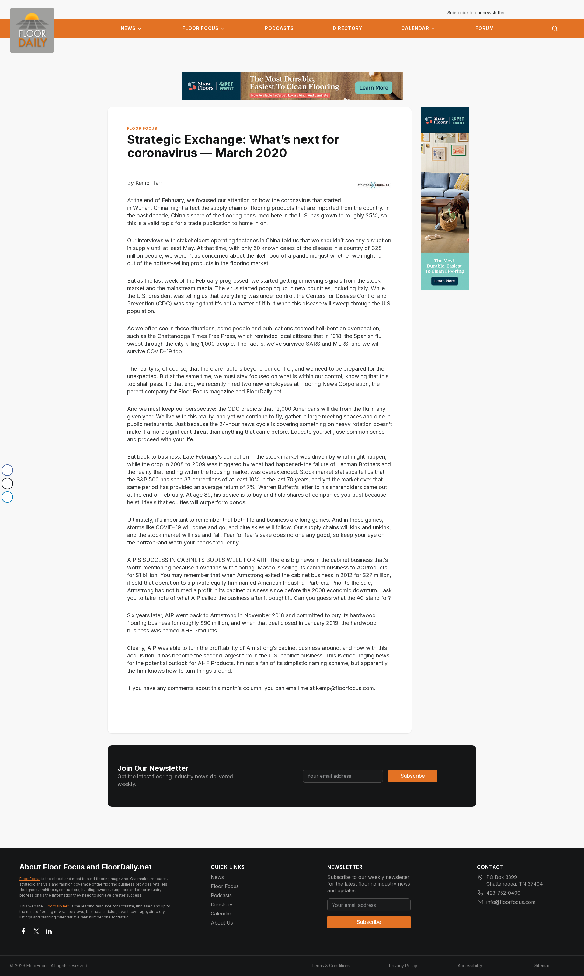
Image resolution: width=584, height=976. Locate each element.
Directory (347, 28)
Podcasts (279, 28)
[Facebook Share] (7, 470)
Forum (484, 28)
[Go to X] (36, 930)
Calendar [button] (415, 28)
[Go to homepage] (32, 30)
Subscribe (413, 776)
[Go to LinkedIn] (49, 930)
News (128, 28)
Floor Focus (200, 28)
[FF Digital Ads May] (292, 86)
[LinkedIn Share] (7, 497)
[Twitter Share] (7, 483)
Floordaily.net (57, 906)
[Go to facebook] (23, 930)
